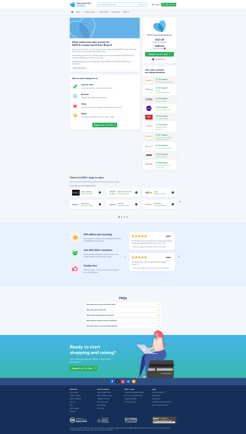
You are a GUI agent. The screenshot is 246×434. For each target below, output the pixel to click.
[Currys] (149, 108)
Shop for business (102, 402)
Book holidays (101, 405)
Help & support (74, 408)
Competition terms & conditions (162, 402)
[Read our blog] (134, 383)
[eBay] (173, 193)
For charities (115, 12)
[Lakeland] (136, 205)
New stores (100, 408)
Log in (157, 4)
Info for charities (75, 395)
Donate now (160, 59)
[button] (164, 48)
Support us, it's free (158, 54)
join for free (81, 62)
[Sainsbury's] (149, 80)
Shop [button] (78, 12)
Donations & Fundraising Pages (134, 392)
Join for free (170, 4)
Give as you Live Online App (133, 395)
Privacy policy (156, 395)
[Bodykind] (149, 146)
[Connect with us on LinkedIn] (128, 383)
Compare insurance (103, 398)
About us (126, 12)
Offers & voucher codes (104, 395)
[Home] (72, 12)
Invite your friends (130, 402)
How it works (103, 12)
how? (112, 117)
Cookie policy (156, 398)
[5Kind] (149, 155)
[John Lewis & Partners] (136, 193)
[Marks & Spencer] (100, 193)
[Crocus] (149, 164)
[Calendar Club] (149, 99)
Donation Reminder (131, 398)
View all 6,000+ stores (104, 392)
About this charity (79, 68)
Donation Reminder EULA (160, 405)
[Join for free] (75, 89)
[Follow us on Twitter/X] (118, 383)
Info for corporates (75, 398)
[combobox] (117, 4)
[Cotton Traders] (149, 117)
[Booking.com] (100, 205)
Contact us (73, 411)
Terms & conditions (158, 392)
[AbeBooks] (149, 89)
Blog (71, 405)
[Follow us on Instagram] (123, 383)
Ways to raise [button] (89, 12)
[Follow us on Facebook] (112, 383)
